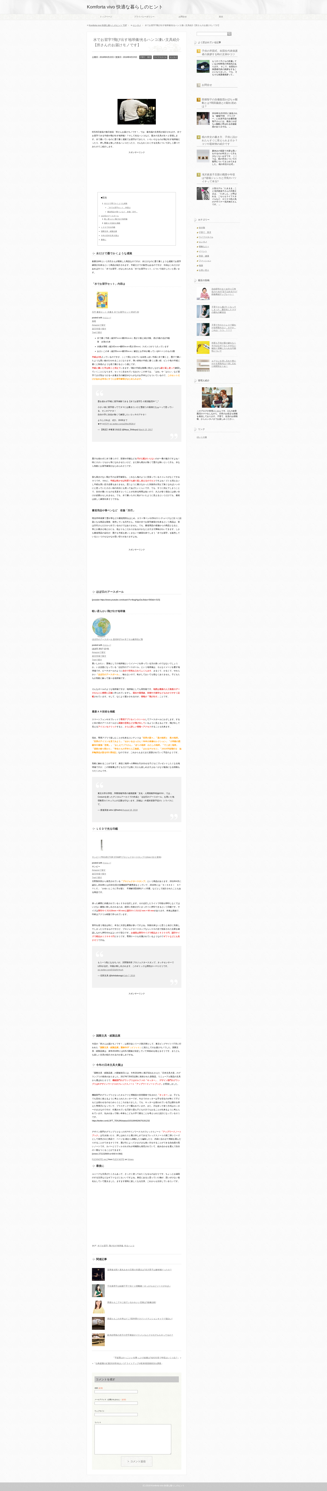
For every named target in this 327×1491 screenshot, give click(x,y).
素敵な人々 (204, 246)
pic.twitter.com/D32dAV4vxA (110, 970)
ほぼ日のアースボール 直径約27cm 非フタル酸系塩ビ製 (117, 639)
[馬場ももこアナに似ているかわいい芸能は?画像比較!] (98, 1307)
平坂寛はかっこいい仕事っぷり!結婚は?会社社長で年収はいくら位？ (146, 1358)
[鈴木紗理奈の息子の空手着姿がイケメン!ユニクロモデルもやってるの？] (98, 1339)
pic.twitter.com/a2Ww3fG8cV (122, 424)
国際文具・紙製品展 (109, 231)
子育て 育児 (145, 57)
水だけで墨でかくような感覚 (115, 203)
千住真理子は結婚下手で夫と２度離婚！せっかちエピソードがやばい (139, 1286)
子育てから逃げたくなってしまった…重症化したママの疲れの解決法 (224, 309)
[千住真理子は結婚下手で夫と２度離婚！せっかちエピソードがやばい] (98, 1290)
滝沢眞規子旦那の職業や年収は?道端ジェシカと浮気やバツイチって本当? (219, 178)
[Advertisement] (136, 81)
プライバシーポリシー (144, 17)
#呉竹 (106, 424)
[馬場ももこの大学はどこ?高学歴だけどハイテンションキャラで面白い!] (98, 1323)
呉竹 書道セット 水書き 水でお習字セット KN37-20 (115, 312)
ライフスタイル (160, 57)
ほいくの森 (202, 437)
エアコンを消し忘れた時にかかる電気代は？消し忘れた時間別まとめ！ (224, 363)
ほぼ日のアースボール (110, 216)
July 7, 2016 (129, 976)
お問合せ (183, 17)
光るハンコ (129, 1246)
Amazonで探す (99, 325)
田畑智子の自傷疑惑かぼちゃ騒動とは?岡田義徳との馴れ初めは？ (220, 103)
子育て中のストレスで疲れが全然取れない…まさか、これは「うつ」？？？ (224, 327)
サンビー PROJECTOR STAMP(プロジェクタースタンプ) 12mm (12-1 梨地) (126, 857)
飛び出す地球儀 (116, 1246)
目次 (221, 17)
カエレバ (107, 318)
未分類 (202, 228)
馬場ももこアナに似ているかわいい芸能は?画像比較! (131, 1302)
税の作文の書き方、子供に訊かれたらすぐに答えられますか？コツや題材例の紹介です (220, 140)
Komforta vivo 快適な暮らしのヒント (125, 6)
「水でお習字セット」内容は (119, 208)
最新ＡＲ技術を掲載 (112, 223)
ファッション (205, 261)
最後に (103, 240)
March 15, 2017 (146, 430)
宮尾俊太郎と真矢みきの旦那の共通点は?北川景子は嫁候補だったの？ (139, 1270)
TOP (108, 25)
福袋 (201, 265)
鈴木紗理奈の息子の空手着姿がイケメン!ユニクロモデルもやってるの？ (140, 1335)
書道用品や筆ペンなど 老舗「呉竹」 (122, 212)
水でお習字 (103, 1246)
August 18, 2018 (130, 810)
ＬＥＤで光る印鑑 (108, 227)
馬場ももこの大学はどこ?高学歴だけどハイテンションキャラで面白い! (139, 1319)
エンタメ (173, 57)
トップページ (106, 17)
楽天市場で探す (99, 329)
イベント (203, 251)
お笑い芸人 (204, 270)
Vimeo (130, 1159)
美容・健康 (204, 256)
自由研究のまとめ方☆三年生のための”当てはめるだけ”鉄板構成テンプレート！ (224, 291)
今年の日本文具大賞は (110, 236)
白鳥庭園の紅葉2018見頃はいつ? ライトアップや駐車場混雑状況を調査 (128, 1363)
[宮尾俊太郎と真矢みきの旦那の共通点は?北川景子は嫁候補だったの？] (98, 1274)
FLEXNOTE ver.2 (100, 1159)
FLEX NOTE (118, 1159)
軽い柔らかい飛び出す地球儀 (115, 219)
